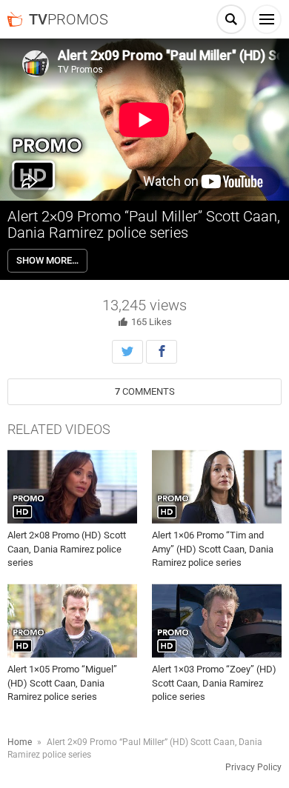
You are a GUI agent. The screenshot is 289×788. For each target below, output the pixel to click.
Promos (68, 19)
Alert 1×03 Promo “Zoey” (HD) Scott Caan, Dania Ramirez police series (214, 682)
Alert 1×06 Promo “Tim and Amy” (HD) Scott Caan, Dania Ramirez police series (212, 548)
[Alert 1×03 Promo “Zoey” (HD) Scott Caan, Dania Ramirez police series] (217, 620)
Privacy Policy (253, 767)
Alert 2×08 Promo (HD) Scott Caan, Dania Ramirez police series (66, 548)
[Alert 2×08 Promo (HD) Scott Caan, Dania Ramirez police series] (72, 486)
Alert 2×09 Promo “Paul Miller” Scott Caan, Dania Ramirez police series (143, 224)
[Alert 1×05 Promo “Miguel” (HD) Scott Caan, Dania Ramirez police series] (72, 620)
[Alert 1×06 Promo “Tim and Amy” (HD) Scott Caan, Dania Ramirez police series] (217, 486)
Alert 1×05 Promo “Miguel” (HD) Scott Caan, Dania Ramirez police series (62, 682)
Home (19, 742)
